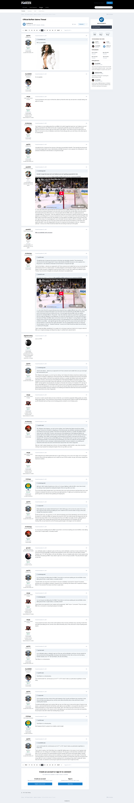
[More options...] (86, 36)
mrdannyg (28, 123)
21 (39, 30)
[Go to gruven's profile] (28, 556)
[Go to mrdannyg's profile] (28, 130)
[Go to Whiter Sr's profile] (24, 24)
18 (31, 30)
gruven (28, 548)
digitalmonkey (28, 335)
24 (47, 30)
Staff (35, 11)
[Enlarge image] (47, 56)
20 (36, 30)
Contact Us (67, 800)
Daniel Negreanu (33, 7)
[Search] (111, 7)
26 (52, 30)
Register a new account (40, 783)
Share (74, 24)
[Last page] (62, 30)
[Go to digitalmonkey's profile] (28, 343)
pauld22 (28, 167)
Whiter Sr (30, 23)
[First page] (23, 30)
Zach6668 (28, 74)
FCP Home (25, 7)
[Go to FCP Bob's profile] (28, 486)
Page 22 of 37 (67, 30)
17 (29, 30)
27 (55, 30)
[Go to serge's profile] (28, 105)
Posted (41, 35)
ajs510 (28, 35)
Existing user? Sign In (99, 2)
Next (58, 30)
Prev (26, 30)
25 (49, 30)
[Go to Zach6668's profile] (28, 82)
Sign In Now (70, 783)
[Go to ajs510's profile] (28, 43)
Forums (23, 11)
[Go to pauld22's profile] (28, 174)
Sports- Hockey (40, 25)
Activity (47, 7)
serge (28, 96)
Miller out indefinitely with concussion (43, 232)
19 (34, 30)
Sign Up (109, 2)
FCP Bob (28, 479)
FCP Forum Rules (96, 27)
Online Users (41, 11)
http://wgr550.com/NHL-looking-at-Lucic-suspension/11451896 (66, 176)
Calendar (30, 11)
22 (42, 30)
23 (44, 30)
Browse (41, 7)
